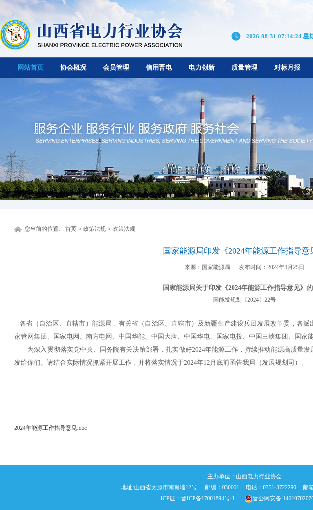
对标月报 (287, 67)
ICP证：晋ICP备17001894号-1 (198, 498)
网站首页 (31, 67)
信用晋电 (159, 67)
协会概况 (73, 67)
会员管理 (116, 67)
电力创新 (202, 67)
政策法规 (94, 229)
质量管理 (244, 67)
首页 (71, 229)
